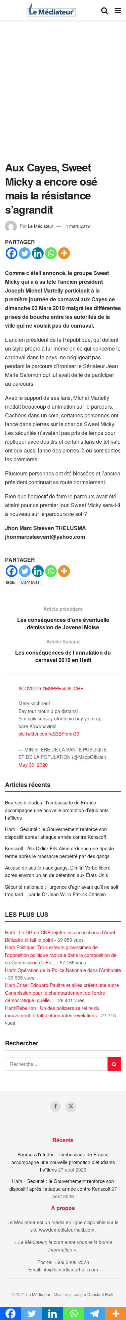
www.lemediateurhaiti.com (66, 1229)
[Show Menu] (118, 10)
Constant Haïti (100, 1294)
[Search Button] (104, 10)
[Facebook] (11, 253)
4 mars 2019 (78, 226)
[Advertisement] (63, 93)
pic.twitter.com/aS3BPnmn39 (48, 733)
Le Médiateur (40, 226)
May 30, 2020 (33, 764)
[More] (64, 253)
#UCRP (75, 688)
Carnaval (30, 582)
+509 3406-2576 (71, 1262)
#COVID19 (29, 688)
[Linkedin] (38, 253)
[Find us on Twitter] (71, 1107)
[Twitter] (25, 253)
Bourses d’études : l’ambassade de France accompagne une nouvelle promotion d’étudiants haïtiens (57, 810)
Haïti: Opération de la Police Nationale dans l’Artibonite (63, 970)
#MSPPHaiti (55, 688)
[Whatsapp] (51, 253)
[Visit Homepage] (51, 10)
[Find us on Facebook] (55, 1106)
